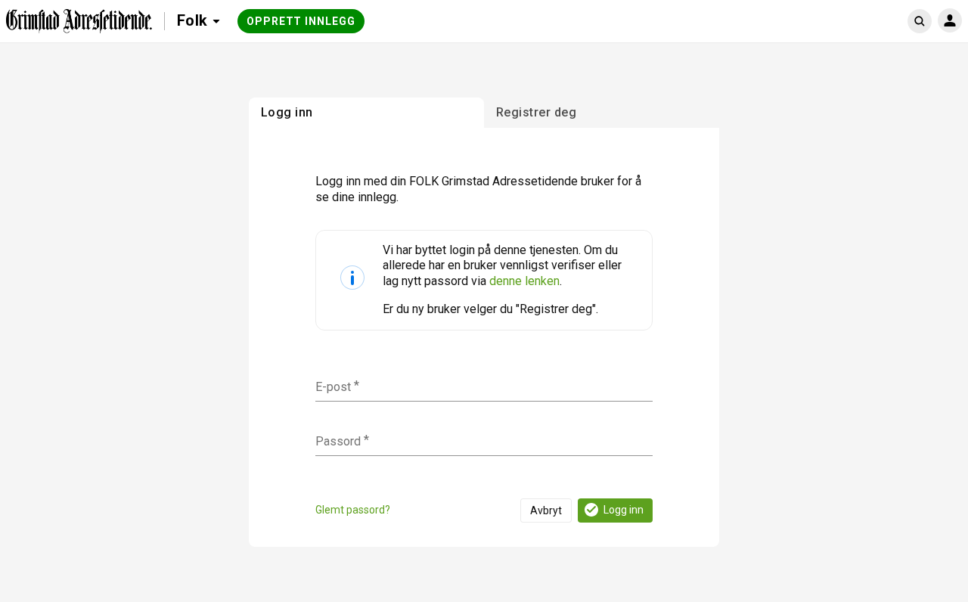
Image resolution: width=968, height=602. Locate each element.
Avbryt (546, 510)
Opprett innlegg (301, 21)
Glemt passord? (352, 510)
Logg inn (623, 510)
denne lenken (524, 281)
